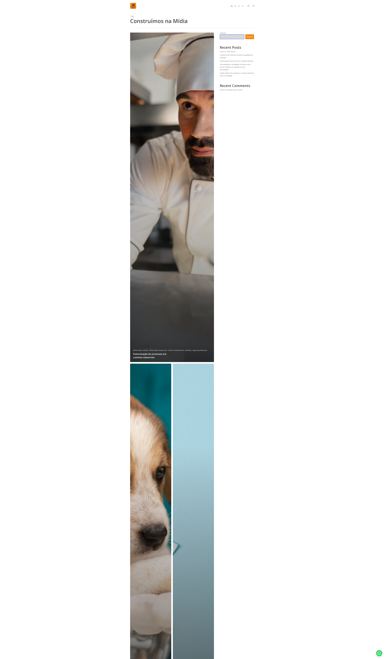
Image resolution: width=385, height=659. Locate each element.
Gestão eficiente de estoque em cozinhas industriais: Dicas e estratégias (237, 74)
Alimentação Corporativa (158, 350)
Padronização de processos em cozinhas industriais (236, 61)
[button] (254, 6)
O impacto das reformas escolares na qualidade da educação (236, 56)
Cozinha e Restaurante (176, 350)
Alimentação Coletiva (140, 350)
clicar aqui (373, 647)
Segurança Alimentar (199, 350)
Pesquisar (223, 33)
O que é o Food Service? (228, 52)
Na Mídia (188, 350)
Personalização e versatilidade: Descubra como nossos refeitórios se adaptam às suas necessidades (235, 67)
